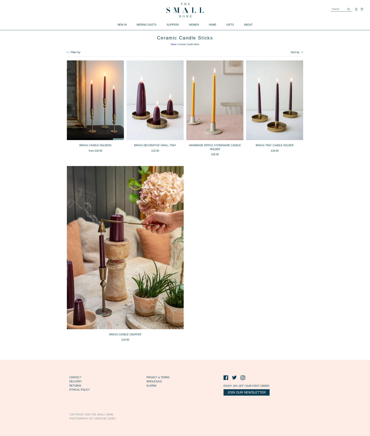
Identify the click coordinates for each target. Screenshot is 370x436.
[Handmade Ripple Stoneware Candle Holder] (214, 100)
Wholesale (154, 381)
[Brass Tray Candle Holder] (274, 100)
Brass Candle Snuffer (125, 334)
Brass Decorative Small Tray (155, 145)
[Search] (348, 9)
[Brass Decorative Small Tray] (155, 100)
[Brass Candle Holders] (95, 100)
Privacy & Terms (158, 377)
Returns (75, 385)
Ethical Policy (79, 389)
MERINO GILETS (146, 24)
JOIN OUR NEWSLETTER (246, 392)
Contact (75, 377)
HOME (212, 24)
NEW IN (122, 24)
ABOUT (248, 24)
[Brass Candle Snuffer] (125, 247)
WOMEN (194, 24)
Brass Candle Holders (95, 145)
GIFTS (230, 24)
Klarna (151, 385)
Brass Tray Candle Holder (274, 145)
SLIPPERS (172, 24)
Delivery (75, 381)
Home (173, 44)
